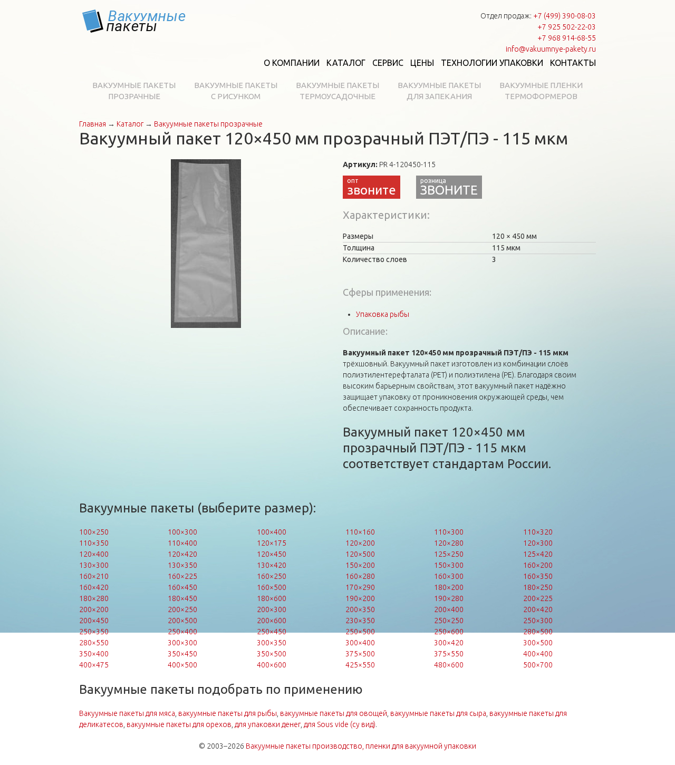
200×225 (538, 598)
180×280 (94, 598)
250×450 (271, 631)
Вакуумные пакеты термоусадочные (337, 91)
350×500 (271, 654)
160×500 (271, 587)
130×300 (94, 565)
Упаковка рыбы (382, 314)
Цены (422, 62)
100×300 (182, 532)
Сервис (387, 62)
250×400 (182, 631)
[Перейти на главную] (134, 21)
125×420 (538, 554)
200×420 (538, 609)
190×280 (449, 598)
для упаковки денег (268, 724)
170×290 (360, 587)
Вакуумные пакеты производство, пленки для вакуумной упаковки (361, 746)
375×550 (449, 654)
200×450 (94, 620)
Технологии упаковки (492, 62)
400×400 (538, 654)
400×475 (94, 665)
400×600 (271, 665)
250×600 (449, 631)
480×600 (449, 665)
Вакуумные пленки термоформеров (541, 91)
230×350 (360, 620)
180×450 (182, 598)
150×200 (360, 565)
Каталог (345, 62)
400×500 (182, 665)
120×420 (182, 554)
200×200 (94, 609)
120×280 (449, 543)
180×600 (271, 598)
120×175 (271, 543)
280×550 (94, 642)
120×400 (94, 554)
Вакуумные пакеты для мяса (127, 713)
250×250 (449, 620)
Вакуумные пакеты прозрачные (134, 91)
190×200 (360, 598)
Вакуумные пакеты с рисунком (235, 91)
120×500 (360, 554)
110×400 (182, 543)
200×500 (182, 620)
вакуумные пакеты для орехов (179, 724)
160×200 (538, 565)
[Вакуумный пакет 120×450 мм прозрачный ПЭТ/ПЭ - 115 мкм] (206, 243)
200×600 (271, 620)
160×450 (182, 587)
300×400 (360, 642)
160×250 (271, 576)
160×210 (94, 576)
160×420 (94, 587)
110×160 (360, 532)
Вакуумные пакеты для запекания (439, 91)
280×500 (538, 631)
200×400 (449, 609)
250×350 (94, 631)
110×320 (538, 532)
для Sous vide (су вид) (339, 724)
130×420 (271, 565)
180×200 (449, 587)
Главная (92, 124)
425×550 (360, 665)
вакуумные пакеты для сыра (438, 713)
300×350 (271, 642)
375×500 (360, 654)
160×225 (182, 576)
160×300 (449, 576)
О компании (292, 62)
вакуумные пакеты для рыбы (227, 713)
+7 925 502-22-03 (566, 27)
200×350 (360, 609)
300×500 (538, 642)
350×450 (182, 654)
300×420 (449, 642)
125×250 (449, 554)
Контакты (573, 62)
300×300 (182, 642)
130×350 (182, 565)
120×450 (271, 554)
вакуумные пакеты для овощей (333, 713)
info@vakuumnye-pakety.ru (551, 49)
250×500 (360, 631)
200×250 (182, 609)
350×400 (94, 654)
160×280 (360, 576)
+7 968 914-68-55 (566, 38)
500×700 (538, 665)
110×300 (449, 532)
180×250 (538, 587)
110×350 (94, 543)
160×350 (538, 576)
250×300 (538, 620)
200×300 (271, 609)
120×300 (538, 543)
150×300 (449, 565)
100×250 (94, 532)
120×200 (360, 543)
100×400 (271, 532)
